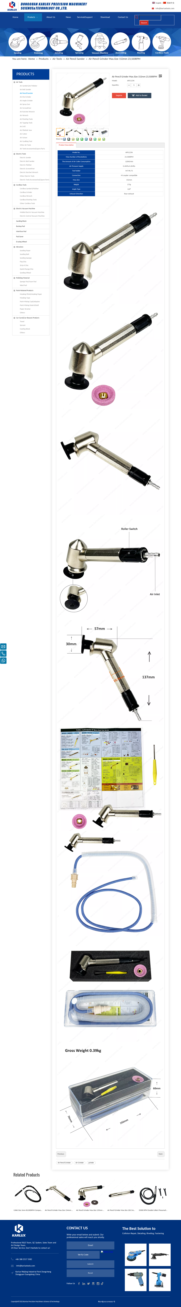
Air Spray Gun (25, 104)
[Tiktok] (103, 1284)
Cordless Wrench (26, 196)
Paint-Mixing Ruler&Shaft (29, 305)
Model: (114, 81)
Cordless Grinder (26, 192)
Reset (90, 1273)
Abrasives (19, 247)
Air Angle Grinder (26, 101)
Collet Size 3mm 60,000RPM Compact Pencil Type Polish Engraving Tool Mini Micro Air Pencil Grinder (28, 1210)
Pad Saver (19, 237)
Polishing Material (23, 278)
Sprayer (23, 325)
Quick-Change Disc (26, 269)
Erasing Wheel (21, 242)
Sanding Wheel (25, 273)
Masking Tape (25, 298)
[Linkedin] (84, 1284)
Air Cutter (23, 134)
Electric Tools (21, 154)
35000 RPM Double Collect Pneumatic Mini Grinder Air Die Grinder (153, 1210)
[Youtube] (93, 1284)
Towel (22, 322)
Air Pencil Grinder (64, 1163)
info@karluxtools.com (165, 9)
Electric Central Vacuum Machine (32, 216)
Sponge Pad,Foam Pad (28, 282)
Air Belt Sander (25, 90)
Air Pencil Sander (26, 93)
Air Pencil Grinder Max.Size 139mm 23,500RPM (90, 1210)
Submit (90, 1264)
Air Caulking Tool (26, 141)
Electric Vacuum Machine (25, 209)
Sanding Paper (25, 251)
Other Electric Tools (27, 176)
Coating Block (25, 329)
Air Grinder (80, 1163)
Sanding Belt (24, 254)
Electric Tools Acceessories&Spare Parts (34, 180)
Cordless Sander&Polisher (29, 189)
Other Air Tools (25, 145)
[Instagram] (98, 1284)
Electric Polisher (26, 165)
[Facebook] (79, 1284)
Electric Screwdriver (27, 169)
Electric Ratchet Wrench (29, 172)
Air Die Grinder (25, 97)
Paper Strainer (25, 309)
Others (22, 313)
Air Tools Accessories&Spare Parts (32, 149)
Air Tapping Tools (26, 123)
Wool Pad (23, 285)
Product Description (66, 145)
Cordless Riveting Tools (28, 200)
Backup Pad (20, 226)
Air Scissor (23, 138)
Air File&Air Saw (26, 130)
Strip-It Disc (24, 265)
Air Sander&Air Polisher (28, 86)
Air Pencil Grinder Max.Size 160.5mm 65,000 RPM (121, 1210)
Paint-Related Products (24, 291)
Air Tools (19, 82)
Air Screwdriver (25, 108)
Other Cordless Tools (27, 204)
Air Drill (22, 127)
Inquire (119, 95)
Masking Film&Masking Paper (31, 294)
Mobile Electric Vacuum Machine (32, 212)
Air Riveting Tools (26, 119)
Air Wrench (24, 116)
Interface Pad (21, 232)
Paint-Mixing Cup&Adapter (30, 302)
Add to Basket (141, 95)
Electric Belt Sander (27, 161)
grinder (91, 1163)
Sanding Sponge (26, 258)
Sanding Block (21, 221)
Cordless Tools (21, 185)
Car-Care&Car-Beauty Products (27, 318)
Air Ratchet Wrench (27, 112)
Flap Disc (23, 262)
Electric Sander (25, 158)
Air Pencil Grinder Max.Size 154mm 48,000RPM (59, 1210)
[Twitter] (88, 1284)
